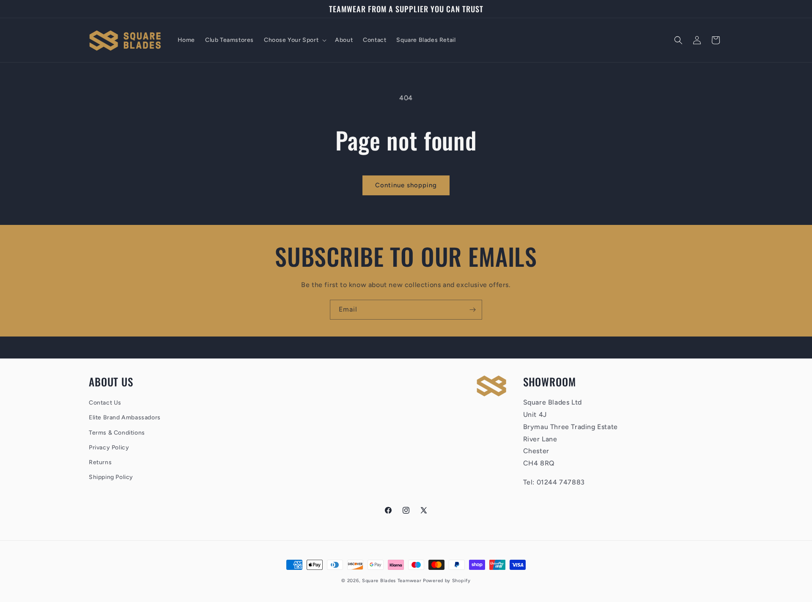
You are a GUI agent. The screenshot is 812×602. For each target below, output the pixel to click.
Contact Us (105, 403)
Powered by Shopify (447, 580)
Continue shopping (406, 185)
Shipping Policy (111, 477)
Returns (100, 462)
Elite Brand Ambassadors (125, 417)
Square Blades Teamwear (391, 580)
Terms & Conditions (117, 432)
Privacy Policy (109, 447)
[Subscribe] (472, 310)
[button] (294, 40)
